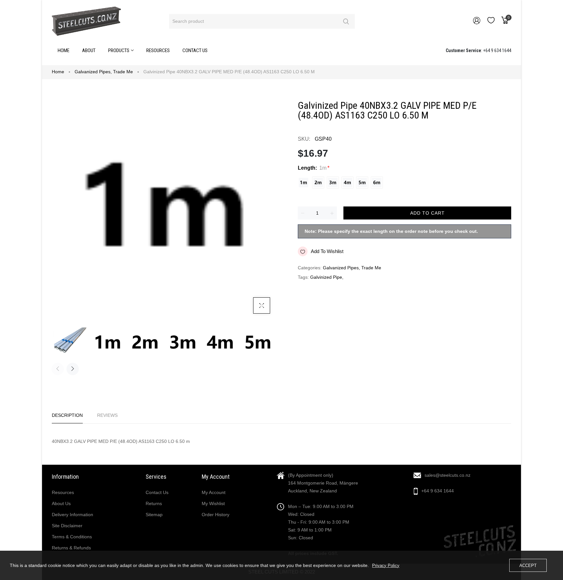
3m (333, 182)
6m (377, 182)
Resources (63, 492)
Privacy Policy (385, 565)
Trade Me (123, 71)
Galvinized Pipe (326, 277)
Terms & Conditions (72, 536)
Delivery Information (72, 514)
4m (347, 182)
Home (58, 71)
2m (318, 182)
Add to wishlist (327, 251)
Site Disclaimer (67, 525)
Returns (154, 503)
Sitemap (154, 514)
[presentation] (57, 369)
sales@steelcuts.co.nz (447, 475)
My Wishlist (213, 503)
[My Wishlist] (491, 21)
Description (67, 415)
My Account (213, 492)
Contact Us (157, 492)
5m (362, 182)
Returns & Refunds (71, 547)
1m (303, 182)
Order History (215, 514)
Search (346, 21)
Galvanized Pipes (93, 71)
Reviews (107, 415)
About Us (61, 503)
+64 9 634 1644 (437, 490)
